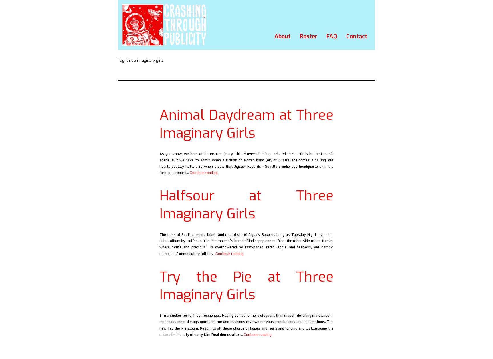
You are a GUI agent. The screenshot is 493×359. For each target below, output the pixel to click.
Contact (356, 36)
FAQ (331, 36)
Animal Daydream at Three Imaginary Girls (246, 124)
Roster (308, 36)
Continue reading (204, 172)
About (282, 36)
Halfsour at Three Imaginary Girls (246, 205)
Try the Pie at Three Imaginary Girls (246, 286)
